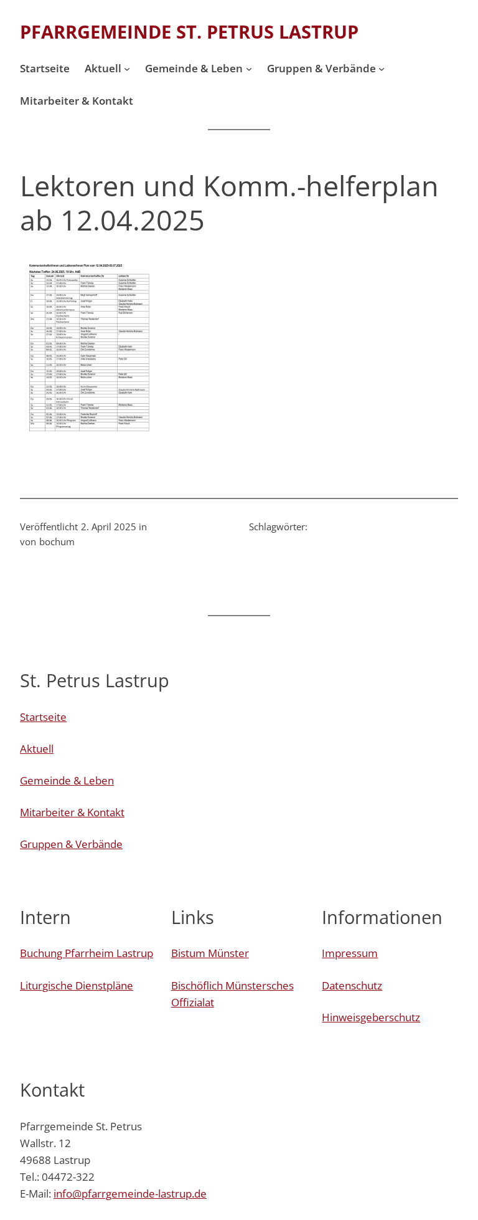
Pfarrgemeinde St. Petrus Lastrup (189, 31)
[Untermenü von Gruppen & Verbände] (381, 68)
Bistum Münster (210, 953)
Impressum (350, 953)
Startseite (43, 717)
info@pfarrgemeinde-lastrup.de (130, 1193)
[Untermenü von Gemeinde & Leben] (249, 68)
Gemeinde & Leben (67, 780)
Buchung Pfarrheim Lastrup (86, 953)
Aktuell (37, 748)
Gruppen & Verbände (71, 844)
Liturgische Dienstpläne (76, 985)
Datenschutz (352, 985)
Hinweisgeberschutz (371, 1017)
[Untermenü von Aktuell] (127, 68)
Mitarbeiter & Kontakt (72, 812)
